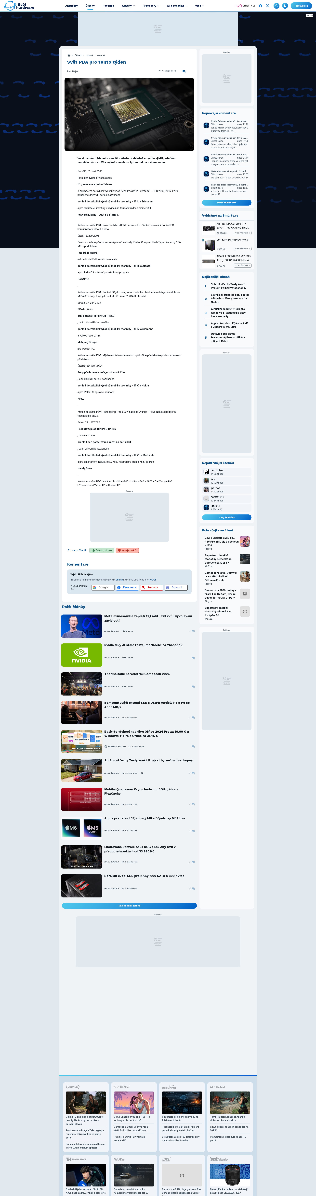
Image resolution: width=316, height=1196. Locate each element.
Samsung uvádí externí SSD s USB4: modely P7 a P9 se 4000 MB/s (147, 705)
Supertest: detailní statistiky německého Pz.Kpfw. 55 (218, 611)
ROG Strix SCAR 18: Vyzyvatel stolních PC (129, 1139)
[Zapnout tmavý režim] (285, 6)
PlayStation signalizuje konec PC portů (228, 1139)
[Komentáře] (184, 71)
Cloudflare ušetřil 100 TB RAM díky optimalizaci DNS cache (180, 1139)
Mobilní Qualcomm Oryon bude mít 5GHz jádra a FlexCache (141, 791)
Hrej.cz (208, 548)
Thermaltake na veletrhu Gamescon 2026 (137, 674)
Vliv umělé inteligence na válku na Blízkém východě (180, 1118)
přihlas (119, 579)
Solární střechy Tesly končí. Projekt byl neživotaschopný (148, 760)
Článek (78, 55)
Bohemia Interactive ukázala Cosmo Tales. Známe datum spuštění (85, 1146)
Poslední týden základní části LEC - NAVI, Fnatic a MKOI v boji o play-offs (86, 1191)
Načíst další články (129, 905)
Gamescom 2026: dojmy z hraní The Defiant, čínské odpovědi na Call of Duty (220, 594)
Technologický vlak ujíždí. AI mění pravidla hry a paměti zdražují (180, 1129)
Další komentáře (227, 202)
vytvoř (153, 579)
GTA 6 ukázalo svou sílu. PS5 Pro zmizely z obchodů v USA (222, 541)
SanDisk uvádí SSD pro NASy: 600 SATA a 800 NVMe (144, 876)
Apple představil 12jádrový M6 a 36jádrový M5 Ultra (144, 818)
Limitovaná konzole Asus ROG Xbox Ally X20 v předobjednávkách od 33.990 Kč (140, 849)
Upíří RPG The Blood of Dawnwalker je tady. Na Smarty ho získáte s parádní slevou (85, 1120)
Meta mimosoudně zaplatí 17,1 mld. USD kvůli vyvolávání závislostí (148, 618)
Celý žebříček (227, 517)
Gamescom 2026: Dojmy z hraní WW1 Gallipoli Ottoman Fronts (221, 576)
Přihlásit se (301, 5)
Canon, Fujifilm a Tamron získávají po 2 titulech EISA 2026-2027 (229, 1191)
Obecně (101, 55)
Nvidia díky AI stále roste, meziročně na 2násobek (143, 645)
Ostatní (89, 55)
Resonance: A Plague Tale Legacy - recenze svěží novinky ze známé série (85, 1134)
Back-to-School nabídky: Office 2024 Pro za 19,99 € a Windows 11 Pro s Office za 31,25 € (146, 734)
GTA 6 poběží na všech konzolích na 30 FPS (229, 1129)
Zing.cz (208, 601)
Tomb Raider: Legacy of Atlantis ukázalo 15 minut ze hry (227, 1118)
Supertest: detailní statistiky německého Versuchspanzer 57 (218, 559)
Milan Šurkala (111, 631)
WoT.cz (208, 566)
